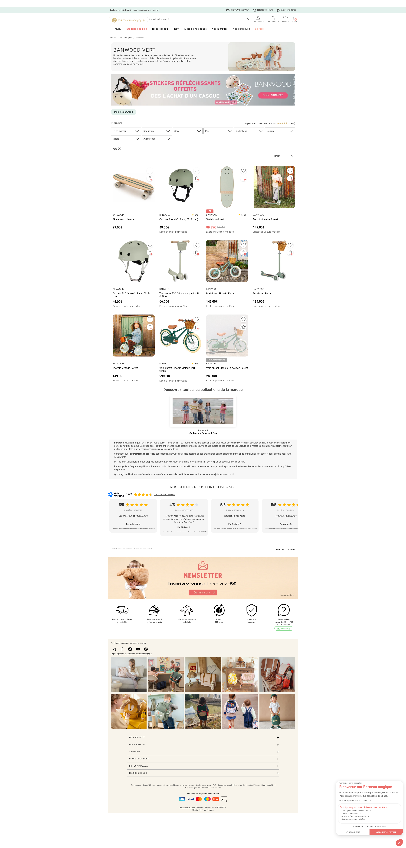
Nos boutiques (241, 28)
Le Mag (259, 28)
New (176, 28)
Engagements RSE (288, 10)
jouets (156, 442)
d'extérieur (146, 474)
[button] (399, 842)
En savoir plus (353, 832)
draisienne (283, 442)
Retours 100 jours (265, 10)
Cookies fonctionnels (351, 814)
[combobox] (283, 156)
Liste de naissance (195, 28)
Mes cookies (216, 788)
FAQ (214, 785)
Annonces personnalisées (353, 819)
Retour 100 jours (149, 785)
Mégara (210, 810)
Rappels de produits (225, 785)
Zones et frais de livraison (184, 785)
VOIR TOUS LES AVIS (285, 549)
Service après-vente (203, 785)
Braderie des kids (137, 28)
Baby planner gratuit (239, 10)
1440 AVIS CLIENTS (164, 494)
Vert (114, 149)
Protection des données (243, 785)
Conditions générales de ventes (197, 788)
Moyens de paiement (165, 785)
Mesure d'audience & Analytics (355, 816)
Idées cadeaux (160, 28)
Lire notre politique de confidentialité (355, 801)
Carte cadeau (136, 785)
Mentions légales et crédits (264, 785)
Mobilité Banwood (123, 112)
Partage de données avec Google (356, 811)
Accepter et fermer (386, 832)
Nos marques (220, 28)
